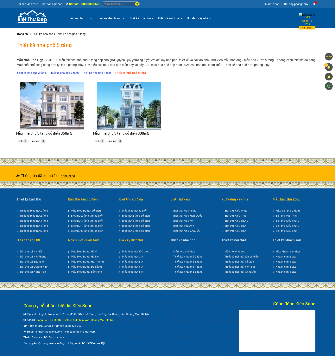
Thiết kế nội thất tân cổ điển (241, 256)
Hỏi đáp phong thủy (296, 4)
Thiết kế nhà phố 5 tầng (131, 72)
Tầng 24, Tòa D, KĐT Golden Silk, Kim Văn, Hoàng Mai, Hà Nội (75, 319)
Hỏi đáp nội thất (52, 4)
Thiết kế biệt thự (29, 199)
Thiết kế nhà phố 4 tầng (96, 72)
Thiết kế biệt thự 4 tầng (34, 225)
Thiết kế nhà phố (182, 240)
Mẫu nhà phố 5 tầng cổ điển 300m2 (121, 134)
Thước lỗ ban (271, 4)
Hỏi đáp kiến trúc (27, 4)
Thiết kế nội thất (234, 240)
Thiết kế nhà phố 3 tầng (64, 72)
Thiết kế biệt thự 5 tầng (34, 230)
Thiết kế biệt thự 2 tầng (34, 215)
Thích (19, 141)
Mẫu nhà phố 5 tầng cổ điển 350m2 (44, 134)
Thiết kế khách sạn (287, 240)
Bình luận (35, 141)
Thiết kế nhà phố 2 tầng (31, 72)
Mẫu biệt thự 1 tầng (288, 210)
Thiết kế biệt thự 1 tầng (34, 210)
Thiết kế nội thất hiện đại (239, 266)
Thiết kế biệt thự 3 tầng (34, 220)
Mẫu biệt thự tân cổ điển (86, 210)
